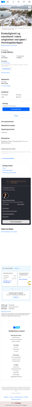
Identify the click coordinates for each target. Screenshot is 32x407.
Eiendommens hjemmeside (9, 172)
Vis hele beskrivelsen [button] (8, 158)
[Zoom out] (29, 259)
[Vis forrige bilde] (2, 15)
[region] (16, 248)
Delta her (16, 297)
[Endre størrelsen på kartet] (29, 235)
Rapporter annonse (6, 311)
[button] (29, 7)
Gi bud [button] (16, 116)
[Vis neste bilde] (30, 15)
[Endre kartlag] (29, 251)
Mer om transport (23, 279)
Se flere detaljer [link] (6, 86)
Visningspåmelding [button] (16, 109)
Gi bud (4, 168)
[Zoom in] (29, 256)
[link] (9, 45)
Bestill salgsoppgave (7, 170)
